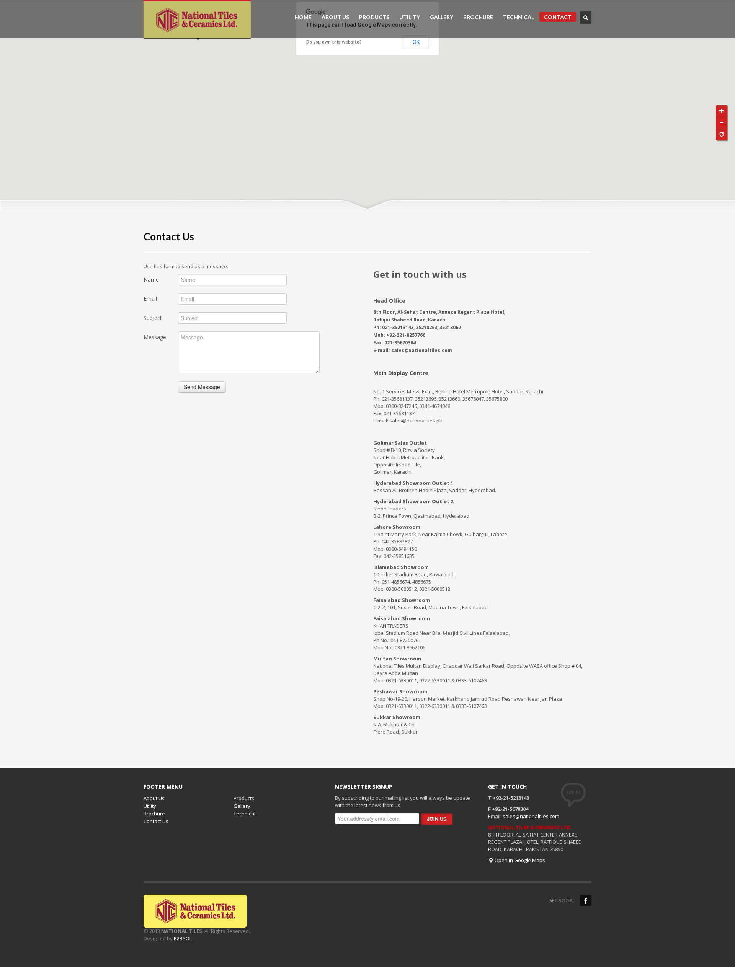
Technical (244, 813)
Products (244, 798)
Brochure (154, 813)
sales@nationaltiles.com (531, 816)
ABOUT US (335, 17)
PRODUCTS (371, 17)
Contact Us (156, 821)
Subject (153, 317)
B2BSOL (183, 938)
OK (416, 42)
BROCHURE (478, 17)
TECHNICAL (516, 17)
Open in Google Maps (519, 860)
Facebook (585, 900)
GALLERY (441, 17)
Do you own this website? (334, 42)
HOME (303, 17)
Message (155, 337)
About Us (154, 798)
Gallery (242, 805)
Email (150, 298)
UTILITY (407, 17)
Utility (150, 805)
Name (151, 279)
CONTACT (558, 17)
